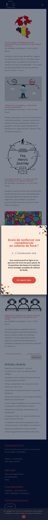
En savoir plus (24, 280)
